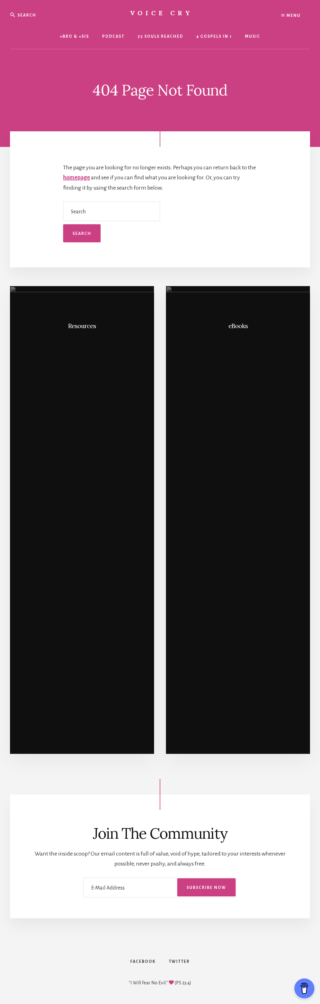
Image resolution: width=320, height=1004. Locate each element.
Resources (82, 326)
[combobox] (47, 14)
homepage (76, 177)
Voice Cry (161, 13)
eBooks (238, 326)
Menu (293, 15)
